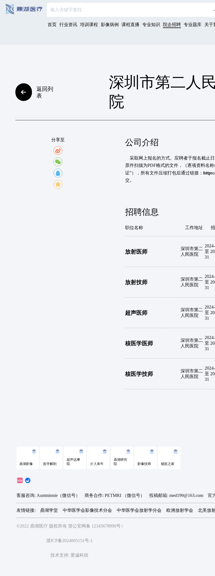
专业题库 (193, 24)
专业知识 (151, 24)
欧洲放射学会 (179, 510)
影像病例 (110, 24)
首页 (52, 24)
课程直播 (130, 24)
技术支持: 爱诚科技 (69, 555)
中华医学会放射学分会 (139, 510)
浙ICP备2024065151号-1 (69, 540)
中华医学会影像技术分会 (87, 510)
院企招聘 (172, 24)
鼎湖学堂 (49, 510)
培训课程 (89, 24)
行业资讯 (68, 24)
